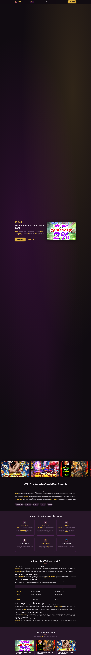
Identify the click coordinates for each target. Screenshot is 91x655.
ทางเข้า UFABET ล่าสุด (19, 504)
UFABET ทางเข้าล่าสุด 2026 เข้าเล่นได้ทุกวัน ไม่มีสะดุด (24, 653)
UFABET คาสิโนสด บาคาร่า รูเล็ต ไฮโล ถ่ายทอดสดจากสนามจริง (65, 653)
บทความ (57, 1)
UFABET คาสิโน (35, 504)
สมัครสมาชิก (37, 1)
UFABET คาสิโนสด (45, 525)
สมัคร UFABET (72, 1)
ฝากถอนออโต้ (50, 504)
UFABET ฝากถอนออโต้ (45, 543)
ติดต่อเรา (52, 1)
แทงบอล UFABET (28, 504)
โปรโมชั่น (47, 1)
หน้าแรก (32, 1)
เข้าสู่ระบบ (42, 1)
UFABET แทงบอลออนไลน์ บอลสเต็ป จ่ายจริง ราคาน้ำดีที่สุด (45, 653)
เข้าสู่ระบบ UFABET (31, 239)
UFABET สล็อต (43, 504)
